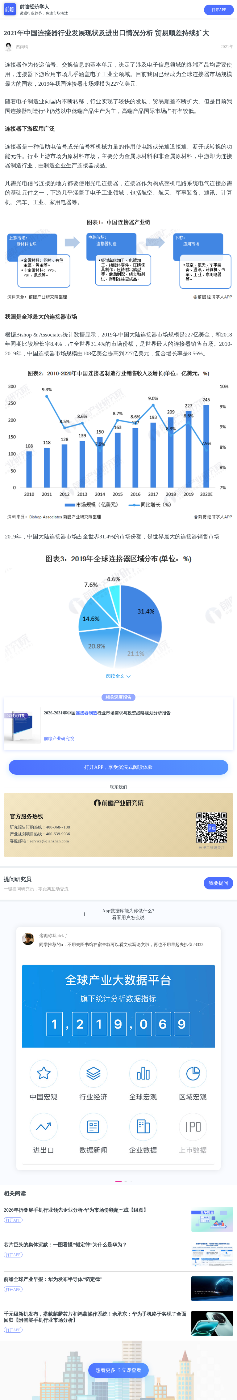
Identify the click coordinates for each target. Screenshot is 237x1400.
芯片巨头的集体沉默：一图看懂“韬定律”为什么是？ (65, 1244)
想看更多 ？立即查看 (118, 1370)
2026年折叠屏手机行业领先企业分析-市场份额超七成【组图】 (76, 1210)
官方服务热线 (26, 816)
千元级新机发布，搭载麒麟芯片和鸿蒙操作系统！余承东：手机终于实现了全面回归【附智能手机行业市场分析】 (95, 1316)
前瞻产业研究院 (59, 738)
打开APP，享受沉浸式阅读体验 (118, 767)
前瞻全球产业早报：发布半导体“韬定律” (53, 1279)
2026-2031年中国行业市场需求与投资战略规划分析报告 (107, 713)
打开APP (219, 10)
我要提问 (218, 883)
